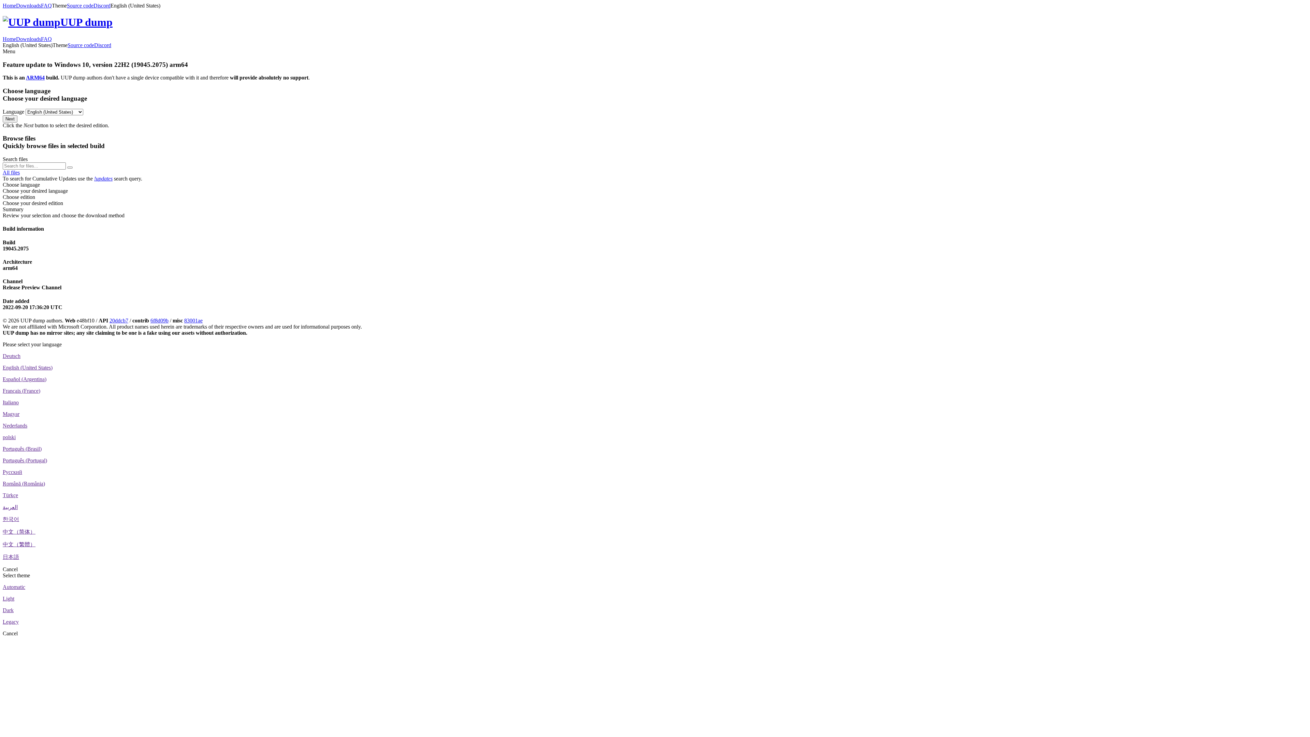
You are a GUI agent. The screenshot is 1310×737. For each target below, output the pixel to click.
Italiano (11, 402)
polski (9, 437)
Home (9, 6)
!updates (103, 179)
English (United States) (28, 368)
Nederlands (15, 426)
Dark (8, 610)
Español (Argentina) (24, 379)
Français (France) (21, 391)
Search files (15, 159)
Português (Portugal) (25, 460)
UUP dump (86, 22)
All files (11, 172)
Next (10, 118)
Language (13, 112)
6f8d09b (159, 320)
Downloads (28, 6)
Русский (12, 472)
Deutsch (11, 356)
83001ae (193, 320)
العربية (10, 507)
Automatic (14, 587)
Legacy (11, 622)
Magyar (11, 414)
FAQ (46, 6)
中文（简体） (19, 532)
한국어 (11, 519)
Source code (80, 6)
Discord (102, 6)
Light (8, 599)
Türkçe (10, 495)
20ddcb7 (119, 320)
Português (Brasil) (22, 449)
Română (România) (24, 484)
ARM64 (35, 78)
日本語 (11, 557)
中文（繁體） (19, 544)
